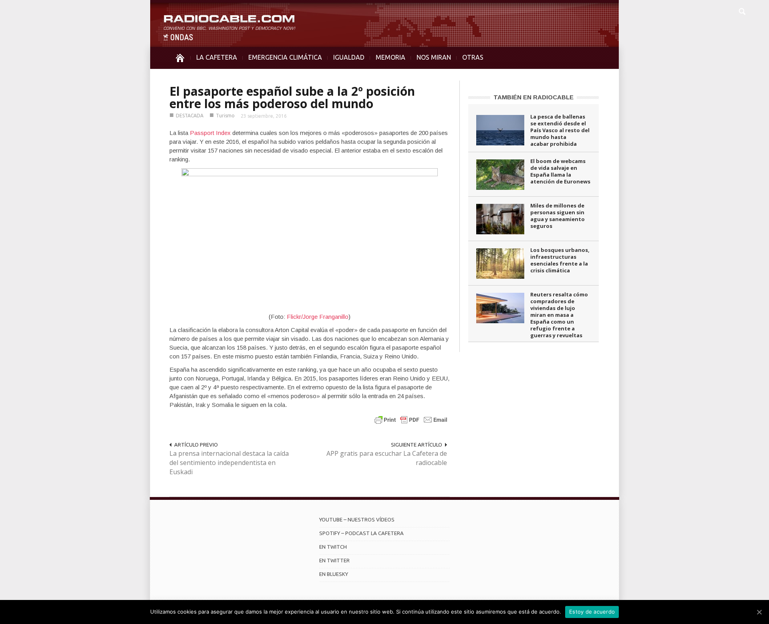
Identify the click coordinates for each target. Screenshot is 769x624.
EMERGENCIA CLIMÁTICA (285, 57)
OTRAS (472, 57)
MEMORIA (390, 57)
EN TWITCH (333, 547)
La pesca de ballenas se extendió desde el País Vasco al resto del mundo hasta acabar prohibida (560, 130)
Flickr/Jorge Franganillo (317, 316)
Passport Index (210, 132)
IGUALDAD (348, 57)
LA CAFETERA (216, 57)
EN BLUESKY (333, 574)
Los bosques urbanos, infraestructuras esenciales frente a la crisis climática (560, 260)
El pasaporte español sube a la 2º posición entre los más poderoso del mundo (292, 97)
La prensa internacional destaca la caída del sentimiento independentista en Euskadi (229, 462)
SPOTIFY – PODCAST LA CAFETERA (361, 533)
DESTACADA (189, 115)
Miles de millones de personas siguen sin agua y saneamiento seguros (557, 215)
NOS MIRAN (434, 57)
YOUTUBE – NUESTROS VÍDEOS (357, 519)
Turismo (225, 115)
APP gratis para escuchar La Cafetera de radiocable (386, 458)
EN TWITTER (334, 560)
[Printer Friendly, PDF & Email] (411, 419)
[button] (742, 10)
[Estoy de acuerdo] (759, 612)
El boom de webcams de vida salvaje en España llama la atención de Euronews (560, 171)
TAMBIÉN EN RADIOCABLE (533, 97)
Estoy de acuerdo (592, 611)
